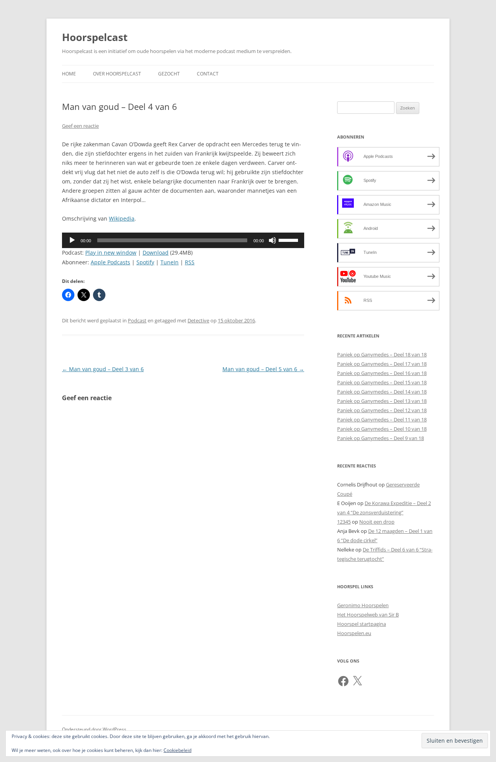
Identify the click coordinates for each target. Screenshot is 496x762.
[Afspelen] (72, 240)
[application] (183, 240)
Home (69, 73)
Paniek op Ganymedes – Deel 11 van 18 (382, 419)
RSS (190, 262)
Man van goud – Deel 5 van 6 (263, 369)
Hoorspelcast (94, 37)
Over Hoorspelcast (117, 73)
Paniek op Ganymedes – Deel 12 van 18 (382, 410)
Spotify (145, 262)
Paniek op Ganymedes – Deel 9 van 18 (380, 438)
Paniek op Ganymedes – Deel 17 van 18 (382, 363)
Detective (198, 320)
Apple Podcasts (110, 262)
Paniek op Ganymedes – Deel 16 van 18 (382, 373)
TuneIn (169, 262)
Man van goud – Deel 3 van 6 (103, 369)
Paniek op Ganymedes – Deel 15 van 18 (382, 382)
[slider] (289, 240)
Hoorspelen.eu (354, 633)
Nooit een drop (376, 521)
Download (156, 252)
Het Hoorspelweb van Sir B (368, 614)
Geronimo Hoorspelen (363, 605)
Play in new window (110, 252)
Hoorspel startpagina (361, 623)
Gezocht (169, 73)
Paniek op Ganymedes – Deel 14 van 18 (382, 391)
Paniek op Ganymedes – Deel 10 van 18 (382, 428)
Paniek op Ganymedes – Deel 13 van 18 (382, 400)
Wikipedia (121, 218)
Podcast (137, 320)
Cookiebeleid (177, 750)
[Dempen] (272, 240)
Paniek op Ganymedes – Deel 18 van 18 (382, 354)
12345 (344, 521)
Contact (208, 73)
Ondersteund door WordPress (94, 729)
